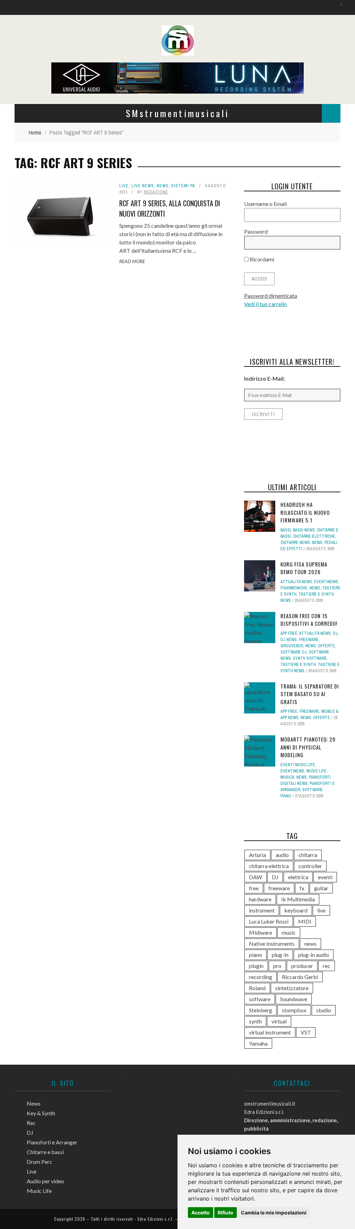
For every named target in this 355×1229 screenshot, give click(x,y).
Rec (18, 73)
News (20, 45)
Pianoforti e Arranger (40, 102)
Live (18, 144)
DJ (16, 88)
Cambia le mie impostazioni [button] (273, 1212)
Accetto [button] (200, 1212)
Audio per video (32, 159)
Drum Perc (26, 130)
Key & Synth (28, 59)
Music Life (26, 173)
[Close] (10, 10)
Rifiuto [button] (225, 1212)
